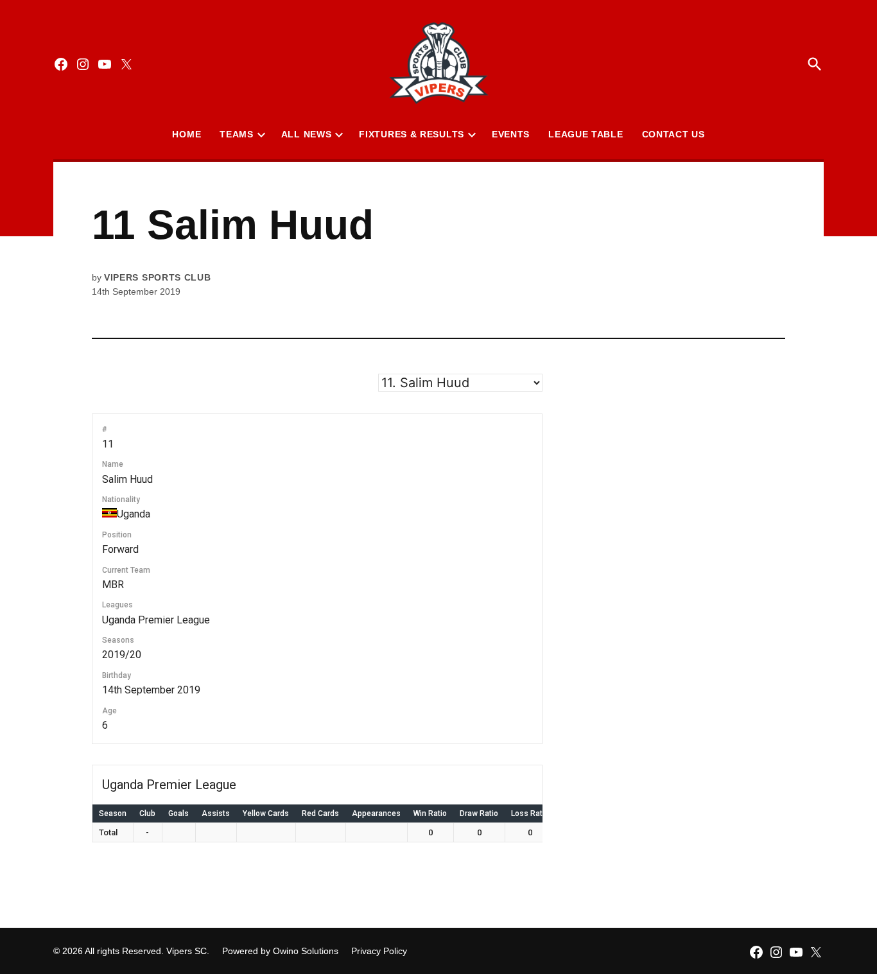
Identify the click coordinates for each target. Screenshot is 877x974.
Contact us (673, 134)
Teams (237, 134)
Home (186, 134)
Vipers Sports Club (157, 277)
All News (306, 134)
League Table (585, 134)
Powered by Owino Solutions (280, 951)
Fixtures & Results (411, 134)
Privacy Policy (379, 951)
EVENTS (511, 134)
